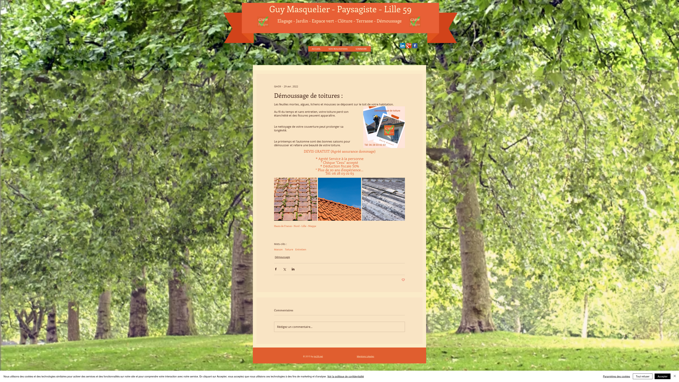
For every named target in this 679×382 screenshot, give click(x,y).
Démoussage (282, 257)
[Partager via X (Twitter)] (284, 269)
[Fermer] (675, 376)
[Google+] (408, 45)
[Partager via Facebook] (275, 269)
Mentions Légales (365, 356)
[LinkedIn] (402, 45)
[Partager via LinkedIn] (293, 269)
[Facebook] (414, 45)
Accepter (663, 376)
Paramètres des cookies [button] (616, 376)
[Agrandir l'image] (295, 199)
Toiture (289, 249)
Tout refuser (642, 376)
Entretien (300, 249)
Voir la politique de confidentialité (345, 376)
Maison (278, 249)
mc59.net (318, 356)
